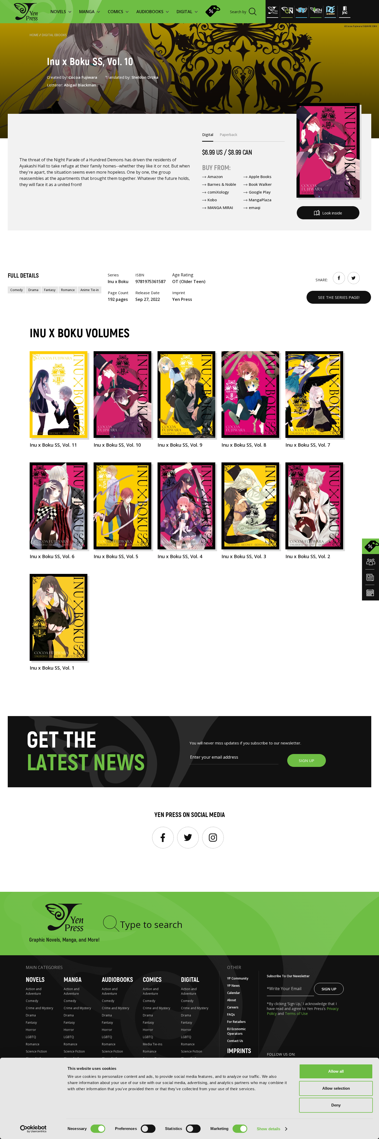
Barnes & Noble (222, 184)
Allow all (336, 1071)
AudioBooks (117, 980)
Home (34, 35)
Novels (35, 980)
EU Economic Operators (236, 1031)
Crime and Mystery (39, 1008)
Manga (72, 980)
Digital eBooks (54, 35)
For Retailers (236, 1022)
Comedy (16, 290)
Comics (152, 980)
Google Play (260, 192)
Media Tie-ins (152, 1044)
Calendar (233, 993)
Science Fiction (36, 1051)
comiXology (218, 192)
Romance (68, 290)
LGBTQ (31, 1037)
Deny (336, 1105)
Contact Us (235, 1041)
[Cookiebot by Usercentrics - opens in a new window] (33, 1129)
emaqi (254, 207)
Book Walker (260, 184)
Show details (268, 1129)
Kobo (212, 199)
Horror (31, 1030)
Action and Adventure (34, 991)
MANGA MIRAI (220, 207)
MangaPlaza (260, 199)
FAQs (231, 1014)
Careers (232, 1007)
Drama (33, 290)
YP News (233, 985)
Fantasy (49, 290)
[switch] (148, 1129)
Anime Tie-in (89, 290)
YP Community (237, 978)
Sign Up (329, 988)
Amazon (215, 176)
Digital (190, 980)
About (231, 1000)
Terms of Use (296, 1013)
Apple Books (260, 176)
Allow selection (336, 1088)
